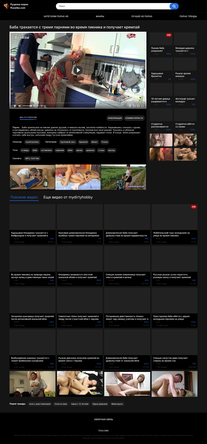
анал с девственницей (39, 404)
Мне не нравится (16, 118)
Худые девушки (100, 404)
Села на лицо (61, 404)
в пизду (25, 150)
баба (35, 150)
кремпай (60, 150)
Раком (105, 142)
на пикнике (46, 150)
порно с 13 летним (79, 404)
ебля (70, 150)
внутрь (111, 150)
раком (79, 150)
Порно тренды (188, 16)
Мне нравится (12, 118)
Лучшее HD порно (141, 16)
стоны (101, 150)
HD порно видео (13, 16)
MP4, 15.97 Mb (32, 158)
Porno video (103, 430)
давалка (90, 150)
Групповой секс (67, 142)
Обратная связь (103, 419)
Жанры (100, 16)
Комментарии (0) (134, 118)
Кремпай (83, 142)
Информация (115, 118)
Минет (95, 142)
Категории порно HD (56, 16)
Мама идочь (117, 404)
